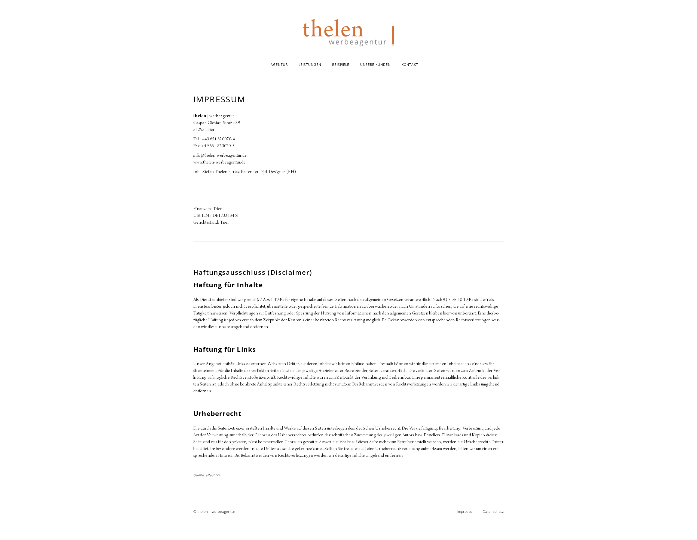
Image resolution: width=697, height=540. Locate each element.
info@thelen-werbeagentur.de (220, 155)
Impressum (466, 511)
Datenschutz (493, 511)
